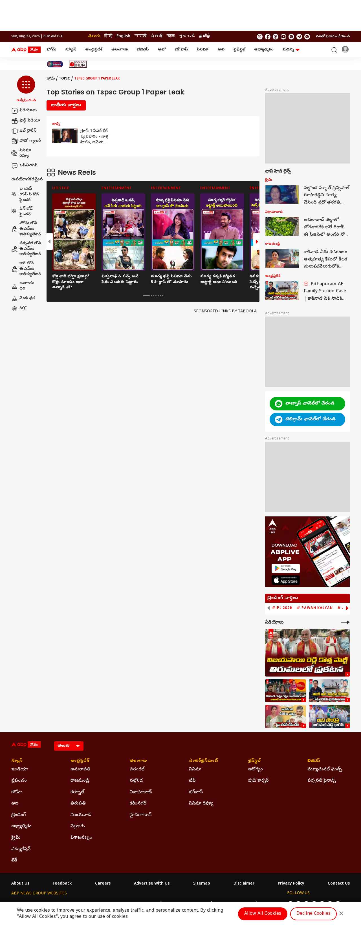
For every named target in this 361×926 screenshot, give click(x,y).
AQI (23, 308)
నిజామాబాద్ (141, 792)
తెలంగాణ (119, 49)
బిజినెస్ (143, 49)
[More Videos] (345, 622)
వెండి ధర (27, 298)
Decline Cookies (313, 914)
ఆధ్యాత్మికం (263, 49)
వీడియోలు (28, 110)
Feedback (62, 884)
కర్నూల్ (77, 792)
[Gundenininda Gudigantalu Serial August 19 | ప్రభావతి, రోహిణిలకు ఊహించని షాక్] (285, 690)
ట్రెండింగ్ (18, 815)
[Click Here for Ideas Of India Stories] (78, 64)
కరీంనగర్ (138, 804)
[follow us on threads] (275, 36)
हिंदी (108, 36)
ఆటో (162, 49)
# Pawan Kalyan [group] (315, 607)
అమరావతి (81, 769)
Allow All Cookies (262, 914)
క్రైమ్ (15, 838)
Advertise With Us (152, 884)
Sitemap (201, 884)
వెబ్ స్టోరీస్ (27, 131)
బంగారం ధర (26, 286)
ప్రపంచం (19, 781)
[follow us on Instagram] (291, 36)
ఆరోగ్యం (255, 769)
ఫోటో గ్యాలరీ (30, 141)
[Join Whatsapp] (307, 36)
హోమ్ (51, 49)
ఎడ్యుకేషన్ (20, 849)
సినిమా (202, 49)
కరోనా (16, 792)
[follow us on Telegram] (299, 36)
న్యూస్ (70, 49)
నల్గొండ (136, 781)
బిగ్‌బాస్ (181, 49)
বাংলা (171, 36)
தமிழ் (205, 36)
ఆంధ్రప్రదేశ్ (93, 49)
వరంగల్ (137, 769)
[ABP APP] (286, 568)
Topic (64, 79)
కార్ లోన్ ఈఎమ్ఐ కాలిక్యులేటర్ (30, 269)
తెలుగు (94, 36)
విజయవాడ (81, 815)
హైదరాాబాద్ (140, 815)
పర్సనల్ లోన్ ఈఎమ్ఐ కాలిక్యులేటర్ (30, 249)
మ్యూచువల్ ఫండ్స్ (324, 769)
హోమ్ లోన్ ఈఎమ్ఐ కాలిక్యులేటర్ (30, 229)
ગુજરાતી (187, 36)
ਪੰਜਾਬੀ (156, 36)
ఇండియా (19, 769)
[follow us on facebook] (267, 36)
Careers (103, 884)
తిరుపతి (78, 804)
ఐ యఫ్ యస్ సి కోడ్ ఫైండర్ (29, 195)
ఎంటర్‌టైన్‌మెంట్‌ (203, 761)
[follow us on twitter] (259, 36)
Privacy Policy (291, 884)
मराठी (140, 36)
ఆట (220, 49)
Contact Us (339, 884)
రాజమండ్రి (80, 781)
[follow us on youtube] (283, 36)
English (123, 36)
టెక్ (14, 861)
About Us (20, 884)
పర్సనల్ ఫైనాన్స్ (321, 781)
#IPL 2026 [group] (282, 607)
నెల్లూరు (78, 826)
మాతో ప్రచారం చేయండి (333, 36)
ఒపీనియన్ (28, 165)
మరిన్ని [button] (288, 49)
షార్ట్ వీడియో (29, 120)
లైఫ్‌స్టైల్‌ (239, 49)
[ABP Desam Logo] (26, 50)
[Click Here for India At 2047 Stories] (55, 64)
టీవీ (192, 781)
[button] (26, 89)
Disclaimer (244, 884)
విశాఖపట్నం (81, 838)
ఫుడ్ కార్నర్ (258, 781)
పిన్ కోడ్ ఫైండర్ (26, 212)
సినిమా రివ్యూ (25, 153)
